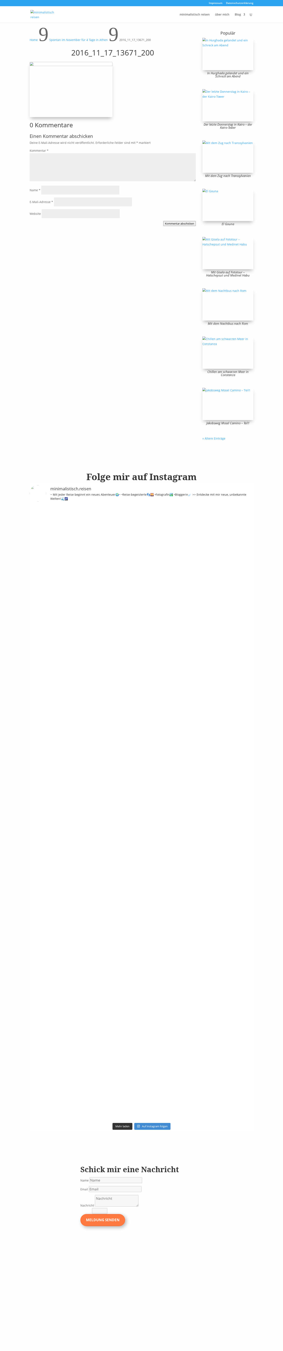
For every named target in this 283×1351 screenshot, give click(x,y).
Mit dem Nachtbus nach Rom (228, 323)
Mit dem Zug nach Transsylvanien (228, 176)
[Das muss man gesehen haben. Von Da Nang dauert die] (184, 920)
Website (35, 214)
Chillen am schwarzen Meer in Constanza (228, 373)
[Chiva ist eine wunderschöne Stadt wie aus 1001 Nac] (184, 546)
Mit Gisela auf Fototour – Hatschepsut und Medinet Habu (228, 273)
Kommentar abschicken (179, 223)
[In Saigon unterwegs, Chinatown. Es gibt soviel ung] (99, 873)
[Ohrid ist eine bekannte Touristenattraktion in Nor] (156, 566)
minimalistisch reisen (195, 14)
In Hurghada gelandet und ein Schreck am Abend (228, 74)
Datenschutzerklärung (239, 3)
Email (84, 1189)
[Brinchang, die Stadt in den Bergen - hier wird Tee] (43, 531)
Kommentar (39, 151)
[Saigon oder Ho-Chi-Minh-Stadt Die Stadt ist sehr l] (127, 866)
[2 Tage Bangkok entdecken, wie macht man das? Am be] (156, 925)
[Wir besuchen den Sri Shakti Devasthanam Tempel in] (71, 664)
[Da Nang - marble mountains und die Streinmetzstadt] (212, 971)
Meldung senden (103, 1220)
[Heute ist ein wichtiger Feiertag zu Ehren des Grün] (99, 544)
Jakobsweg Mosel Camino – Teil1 (227, 423)
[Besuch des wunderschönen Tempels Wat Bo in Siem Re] (240, 595)
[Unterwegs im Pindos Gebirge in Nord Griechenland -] (127, 551)
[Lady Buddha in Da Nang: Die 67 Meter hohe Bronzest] (240, 927)
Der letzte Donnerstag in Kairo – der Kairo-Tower (228, 126)
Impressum (215, 3)
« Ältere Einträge (213, 438)
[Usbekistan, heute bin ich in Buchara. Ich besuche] (212, 588)
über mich (222, 14)
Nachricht (87, 1205)
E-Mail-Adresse (41, 202)
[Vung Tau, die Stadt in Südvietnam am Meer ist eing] (71, 910)
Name (35, 190)
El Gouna (228, 224)
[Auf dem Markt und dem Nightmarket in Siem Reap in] (43, 898)
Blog (238, 14)
